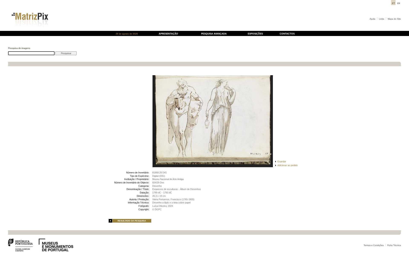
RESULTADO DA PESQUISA (132, 221)
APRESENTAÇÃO (168, 33)
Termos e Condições (374, 245)
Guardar (281, 161)
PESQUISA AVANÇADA (214, 33)
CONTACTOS (287, 33)
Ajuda (372, 19)
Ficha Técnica (394, 245)
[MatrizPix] (29, 30)
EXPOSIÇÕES (255, 33)
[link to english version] (398, 4)
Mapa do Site (394, 19)
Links (381, 19)
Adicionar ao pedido (287, 165)
